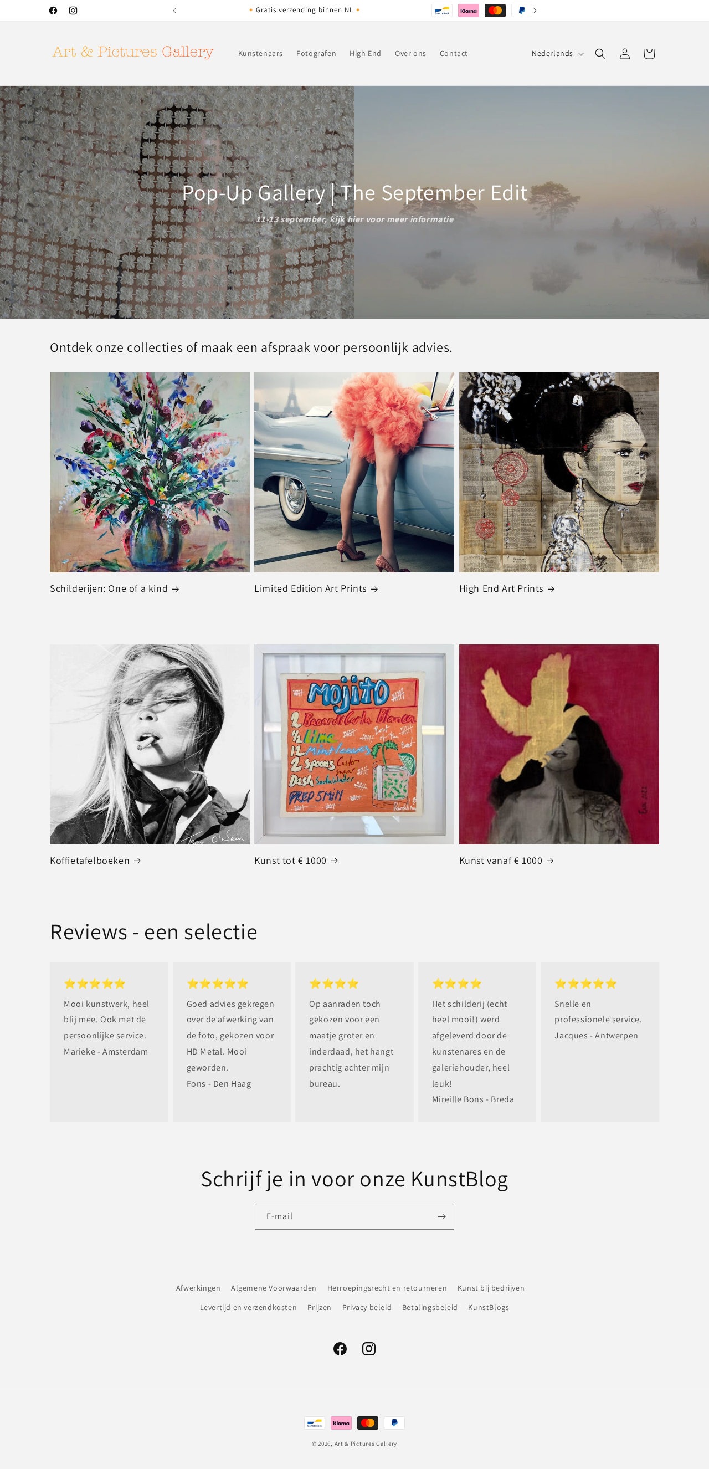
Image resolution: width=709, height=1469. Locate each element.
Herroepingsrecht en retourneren (387, 1288)
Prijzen (319, 1307)
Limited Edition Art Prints (310, 588)
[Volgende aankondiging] (535, 10)
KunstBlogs (488, 1307)
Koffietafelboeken (90, 860)
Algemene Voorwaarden (274, 1288)
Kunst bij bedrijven (491, 1288)
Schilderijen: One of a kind (109, 588)
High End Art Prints (501, 588)
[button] (600, 54)
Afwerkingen (198, 1288)
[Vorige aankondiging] (174, 10)
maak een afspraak (256, 347)
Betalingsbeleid (430, 1307)
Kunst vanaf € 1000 (501, 860)
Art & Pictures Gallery (366, 1443)
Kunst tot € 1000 (290, 860)
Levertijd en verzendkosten (248, 1307)
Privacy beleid (367, 1307)
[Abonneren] (441, 1217)
